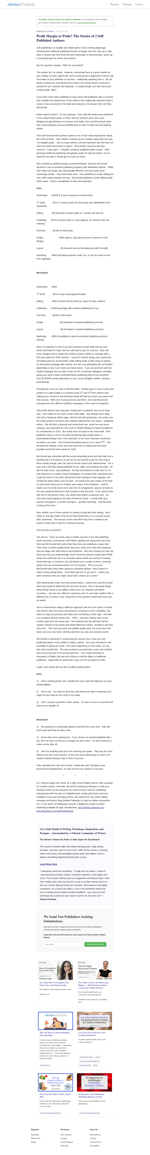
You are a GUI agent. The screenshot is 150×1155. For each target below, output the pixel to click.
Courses (64, 1138)
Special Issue (45, 1065)
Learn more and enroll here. (86, 22)
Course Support (67, 1142)
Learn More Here (48, 864)
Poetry (95, 1065)
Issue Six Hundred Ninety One (89, 1061)
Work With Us (95, 1134)
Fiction (98, 1057)
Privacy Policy (95, 1142)
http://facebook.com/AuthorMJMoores (55, 811)
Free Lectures (66, 1134)
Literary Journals (85, 1065)
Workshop (127, 4)
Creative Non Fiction (86, 1057)
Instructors (65, 1145)
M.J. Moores (49, 31)
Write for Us (35, 1138)
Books (33, 1142)
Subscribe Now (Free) (95, 944)
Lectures (139, 4)
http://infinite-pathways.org (91, 807)
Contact (93, 1138)
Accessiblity (94, 1145)
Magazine (114, 4)
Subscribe (35, 1134)
